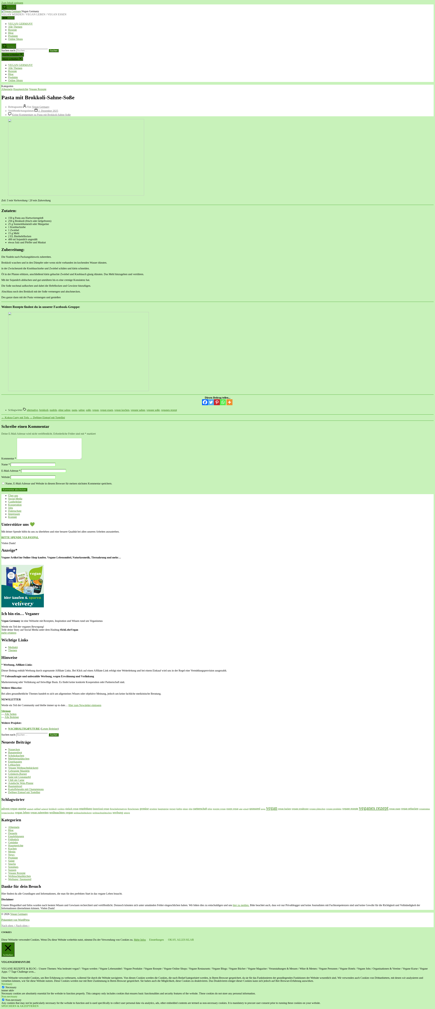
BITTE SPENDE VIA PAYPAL (20, 537)
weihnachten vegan (61, 812)
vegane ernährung (300, 808)
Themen (12, 650)
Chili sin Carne (16, 780)
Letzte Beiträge (49, 728)
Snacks (12, 863)
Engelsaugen (15, 761)
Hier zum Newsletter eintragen (84, 705)
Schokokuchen (16, 755)
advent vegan (9, 808)
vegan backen (284, 808)
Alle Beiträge (12, 717)
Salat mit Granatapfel (19, 777)
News (11, 854)
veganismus (424, 809)
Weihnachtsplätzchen (19, 876)
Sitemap (6, 711)
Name (5, 464)
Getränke (13, 842)
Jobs (10, 507)
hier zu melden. (241, 905)
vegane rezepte (350, 808)
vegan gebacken (409, 808)
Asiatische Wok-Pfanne (20, 783)
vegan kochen (121, 410)
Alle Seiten (10, 714)
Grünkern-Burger (17, 773)
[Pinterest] (217, 402)
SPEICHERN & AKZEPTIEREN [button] (20, 1006)
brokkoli (43, 410)
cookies (61, 809)
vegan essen (106, 410)
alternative (32, 410)
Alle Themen (15, 26)
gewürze (153, 809)
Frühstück (13, 839)
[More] (229, 402)
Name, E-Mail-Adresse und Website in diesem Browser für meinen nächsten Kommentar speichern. (58, 483)
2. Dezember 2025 (48, 110)
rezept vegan (232, 808)
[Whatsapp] (223, 402)
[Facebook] (205, 402)
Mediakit (13, 647)
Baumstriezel (15, 786)
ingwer (172, 809)
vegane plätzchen (317, 809)
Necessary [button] (6, 983)
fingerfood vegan (101, 808)
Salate (11, 860)
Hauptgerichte (20, 89)
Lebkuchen (14, 764)
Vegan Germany (40, 106)
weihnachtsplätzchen (102, 813)
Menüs (11, 851)
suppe (263, 809)
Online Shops (15, 39)
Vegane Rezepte (37, 89)
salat (240, 809)
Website (5, 477)
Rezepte (12, 29)
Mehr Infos (140, 939)
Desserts (12, 833)
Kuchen (12, 848)
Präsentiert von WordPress (15, 919)
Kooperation (15, 504)
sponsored (254, 808)
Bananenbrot (15, 752)
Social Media (15, 498)
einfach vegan (72, 808)
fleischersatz (133, 809)
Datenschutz (14, 510)
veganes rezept (169, 410)
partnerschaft (200, 808)
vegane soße (153, 410)
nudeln (53, 410)
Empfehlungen (16, 836)
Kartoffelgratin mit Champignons (26, 789)
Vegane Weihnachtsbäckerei (23, 767)
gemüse (144, 808)
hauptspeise (163, 809)
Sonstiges (13, 866)
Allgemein (7, 89)
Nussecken (14, 749)
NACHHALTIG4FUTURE (24, 728)
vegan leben (22, 812)
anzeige (22, 808)
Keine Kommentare (41, 114)
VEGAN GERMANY (20, 23)
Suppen (12, 870)
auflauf (37, 809)
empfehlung (85, 808)
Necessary (10, 987)
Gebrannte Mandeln (19, 770)
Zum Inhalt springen (12, 2)
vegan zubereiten (39, 812)
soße (88, 410)
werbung (117, 812)
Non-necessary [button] (9, 996)
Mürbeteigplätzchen (18, 758)
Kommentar (8, 458)
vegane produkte (334, 809)
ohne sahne (64, 410)
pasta (74, 410)
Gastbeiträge (15, 501)
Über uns (13, 495)
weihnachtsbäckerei (83, 813)
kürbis (179, 809)
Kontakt (12, 517)
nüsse (185, 809)
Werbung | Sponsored (19, 879)
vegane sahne (138, 410)
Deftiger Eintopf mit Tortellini (24, 792)
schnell (246, 809)
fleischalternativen (118, 809)
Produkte (13, 36)
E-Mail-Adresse (10, 470)
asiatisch (30, 809)
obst (191, 809)
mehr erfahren (8, 632)
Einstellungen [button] (156, 939)
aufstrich (44, 809)
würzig (127, 813)
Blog (10, 32)
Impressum (14, 513)
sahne (82, 410)
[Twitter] (211, 402)
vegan (95, 410)
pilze (210, 809)
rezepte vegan (219, 809)
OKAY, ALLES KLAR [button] (181, 939)
